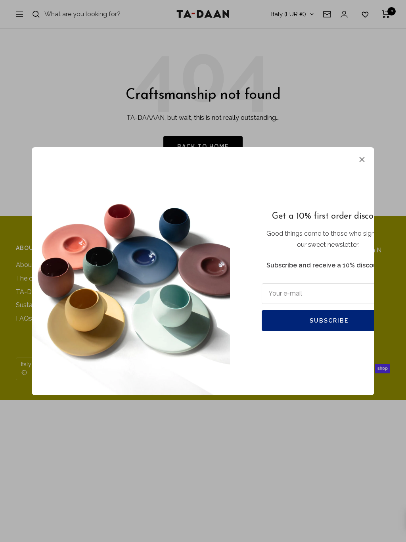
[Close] (362, 159)
